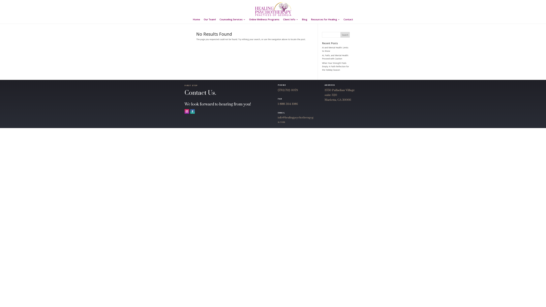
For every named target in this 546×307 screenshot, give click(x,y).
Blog (304, 19)
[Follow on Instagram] (187, 111)
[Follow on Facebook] (192, 111)
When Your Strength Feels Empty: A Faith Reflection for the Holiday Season (335, 66)
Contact (348, 19)
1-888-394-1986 (288, 104)
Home (196, 19)
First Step (191, 85)
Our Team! (210, 19)
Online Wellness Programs (264, 19)
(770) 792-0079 (288, 90)
